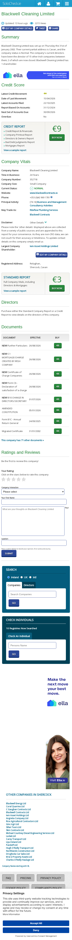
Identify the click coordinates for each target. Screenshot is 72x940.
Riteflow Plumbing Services (44, 210)
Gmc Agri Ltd (12, 824)
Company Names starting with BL (15, 866)
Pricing (25, 878)
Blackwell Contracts (40, 214)
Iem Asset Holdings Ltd (17, 815)
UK (25, 577)
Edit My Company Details (18, 28)
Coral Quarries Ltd (15, 806)
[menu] (67, 3)
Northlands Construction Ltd (20, 850)
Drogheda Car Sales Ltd (18, 853)
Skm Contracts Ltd (15, 830)
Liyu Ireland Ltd (13, 842)
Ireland (15, 577)
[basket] (58, 3)
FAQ (8, 878)
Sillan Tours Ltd (13, 827)
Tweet (42, 28)
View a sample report (15, 150)
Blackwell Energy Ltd (16, 803)
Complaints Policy (48, 888)
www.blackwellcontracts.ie (44, 192)
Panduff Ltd (11, 844)
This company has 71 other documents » (22, 440)
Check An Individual (19, 636)
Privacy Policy (50, 878)
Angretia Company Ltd (17, 818)
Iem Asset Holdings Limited (44, 246)
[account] (49, 3)
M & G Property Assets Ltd (19, 856)
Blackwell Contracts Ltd (17, 812)
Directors (29, 585)
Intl (34, 577)
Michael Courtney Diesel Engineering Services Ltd (30, 833)
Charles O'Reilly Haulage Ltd (20, 859)
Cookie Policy (16, 888)
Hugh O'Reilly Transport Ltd (19, 847)
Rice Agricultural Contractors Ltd (22, 821)
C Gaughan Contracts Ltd (18, 809)
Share (55, 28)
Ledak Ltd (11, 836)
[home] (40, 3)
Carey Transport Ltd (16, 839)
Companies (14, 585)
